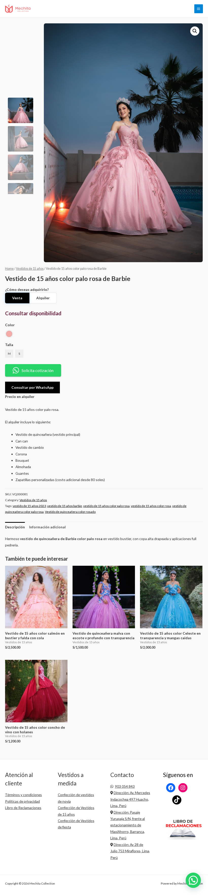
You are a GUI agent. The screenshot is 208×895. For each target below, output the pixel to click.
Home (9, 269)
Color (10, 325)
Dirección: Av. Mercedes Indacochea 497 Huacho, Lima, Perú (130, 799)
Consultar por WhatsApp (32, 387)
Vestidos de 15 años (30, 269)
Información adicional (47, 527)
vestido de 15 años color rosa (151, 506)
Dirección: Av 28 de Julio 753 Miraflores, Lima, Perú (130, 851)
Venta (17, 298)
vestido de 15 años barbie (64, 506)
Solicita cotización (38, 370)
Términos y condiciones (23, 795)
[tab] (15, 527)
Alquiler (43, 298)
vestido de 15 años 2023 (29, 506)
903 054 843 (125, 786)
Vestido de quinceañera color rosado (70, 512)
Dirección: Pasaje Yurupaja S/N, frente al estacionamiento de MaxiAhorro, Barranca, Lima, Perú (127, 825)
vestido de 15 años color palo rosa (106, 506)
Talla (9, 344)
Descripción (15, 527)
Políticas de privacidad (22, 801)
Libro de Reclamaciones (23, 808)
